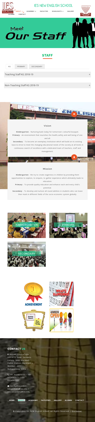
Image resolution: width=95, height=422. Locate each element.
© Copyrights (19, 411)
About (19, 11)
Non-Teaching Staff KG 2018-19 (22, 85)
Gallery (70, 11)
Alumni (11, 14)
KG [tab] (9, 66)
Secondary (26, 253)
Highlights (57, 11)
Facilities (44, 11)
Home (11, 11)
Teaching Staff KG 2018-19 (19, 74)
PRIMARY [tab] (21, 66)
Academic (31, 11)
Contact (22, 14)
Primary (68, 224)
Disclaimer (77, 411)
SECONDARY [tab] (37, 66)
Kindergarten (27, 224)
